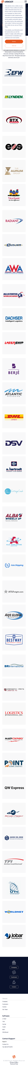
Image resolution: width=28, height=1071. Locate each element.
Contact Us (5, 1044)
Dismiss (14, 41)
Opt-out (14, 45)
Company (4, 1001)
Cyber (4, 1027)
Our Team (5, 1009)
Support (4, 1041)
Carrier (4, 1024)
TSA (3, 1021)
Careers (4, 1006)
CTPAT (4, 1019)
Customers (5, 1004)
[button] (26, 1)
